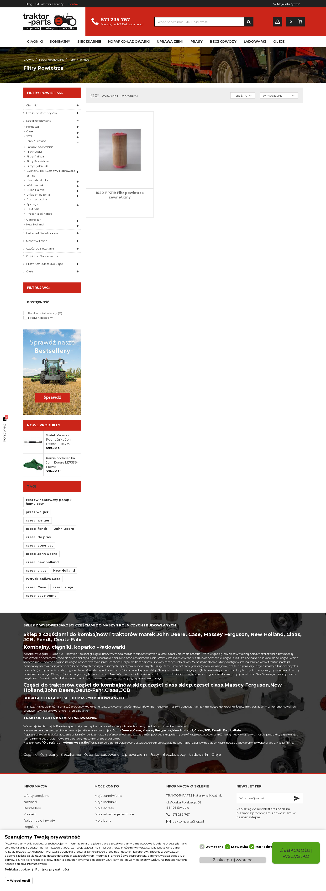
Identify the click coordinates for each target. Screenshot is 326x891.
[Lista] (97, 95)
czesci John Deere (41, 554)
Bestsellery (32, 808)
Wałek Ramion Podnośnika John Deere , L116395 (59, 439)
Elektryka (33, 209)
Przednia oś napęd (39, 213)
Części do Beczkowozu (42, 256)
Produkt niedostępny (45, 313)
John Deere (64, 529)
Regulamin (32, 826)
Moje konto (107, 786)
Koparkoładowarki (38, 120)
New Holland (35, 224)
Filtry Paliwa (35, 156)
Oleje (29, 271)
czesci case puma (41, 595)
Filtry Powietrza (37, 161)
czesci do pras (38, 537)
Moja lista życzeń (288, 4)
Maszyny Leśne (36, 241)
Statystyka (239, 847)
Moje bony (103, 820)
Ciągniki (31, 105)
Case (29, 131)
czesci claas (36, 570)
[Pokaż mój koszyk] (300, 21)
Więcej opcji (20, 880)
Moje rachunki (105, 802)
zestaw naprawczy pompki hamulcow (49, 501)
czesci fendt (36, 529)
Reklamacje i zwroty (39, 820)
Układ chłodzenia (38, 194)
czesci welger (37, 520)
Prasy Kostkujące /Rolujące (44, 264)
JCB (29, 136)
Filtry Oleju (34, 151)
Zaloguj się (277, 21)
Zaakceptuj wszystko (296, 852)
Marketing (263, 847)
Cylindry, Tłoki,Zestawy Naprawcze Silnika (50, 173)
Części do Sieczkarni (40, 248)
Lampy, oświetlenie (39, 147)
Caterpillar (33, 219)
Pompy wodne (36, 199)
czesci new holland (42, 562)
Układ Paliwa (35, 190)
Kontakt (74, 4)
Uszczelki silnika (37, 180)
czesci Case (36, 587)
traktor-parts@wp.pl (188, 821)
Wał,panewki (35, 185)
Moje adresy (104, 808)
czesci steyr (63, 587)
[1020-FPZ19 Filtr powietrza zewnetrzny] (119, 150)
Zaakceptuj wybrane (232, 860)
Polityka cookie (17, 869)
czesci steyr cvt (39, 545)
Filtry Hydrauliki (37, 166)
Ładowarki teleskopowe (42, 233)
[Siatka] (92, 95)
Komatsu (32, 126)
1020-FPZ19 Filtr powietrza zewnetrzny (119, 195)
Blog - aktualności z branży (45, 4)
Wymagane (214, 847)
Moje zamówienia (108, 795)
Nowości (30, 802)
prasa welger (37, 512)
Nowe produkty (43, 425)
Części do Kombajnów (41, 113)
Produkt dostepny (42, 317)
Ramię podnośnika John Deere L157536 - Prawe (62, 462)
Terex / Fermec (36, 141)
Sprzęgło (32, 204)
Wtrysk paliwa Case (43, 579)
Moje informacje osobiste (114, 814)
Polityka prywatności (52, 869)
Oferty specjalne (36, 795)
